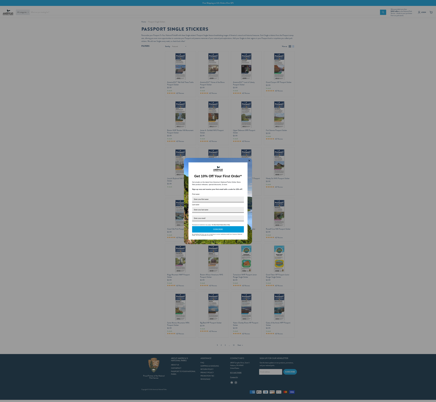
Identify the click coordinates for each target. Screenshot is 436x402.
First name (195, 194)
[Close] (249, 160)
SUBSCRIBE (218, 229)
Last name (195, 204)
